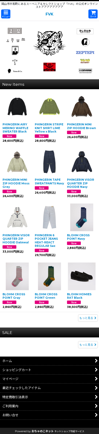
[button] (5, 13)
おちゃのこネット (43, 431)
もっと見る (86, 318)
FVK (49, 14)
